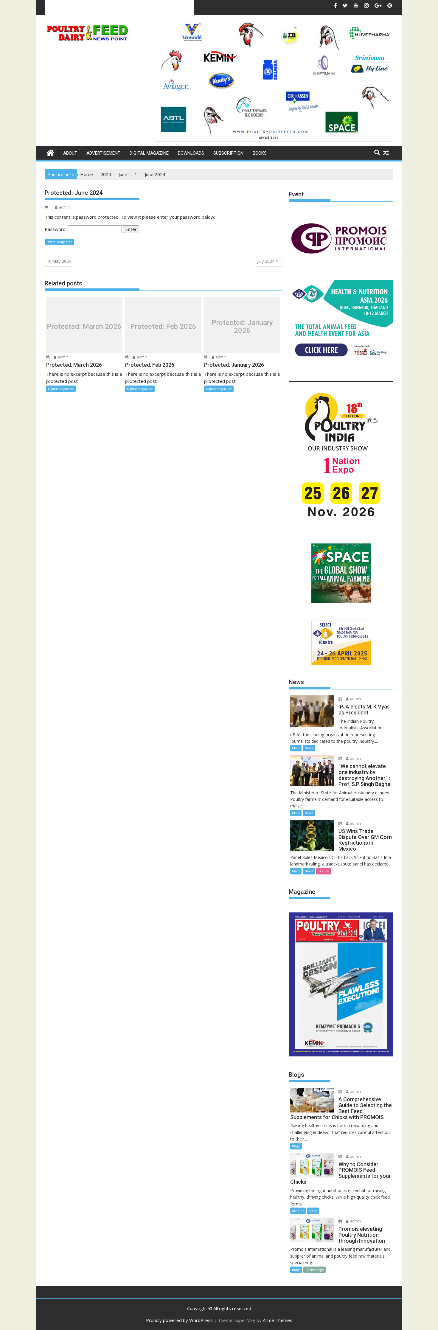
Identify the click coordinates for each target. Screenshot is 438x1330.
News (309, 748)
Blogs (296, 1146)
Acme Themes (277, 1320)
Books (260, 153)
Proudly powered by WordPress (179, 1320)
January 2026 (98, 7)
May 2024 (61, 261)
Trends (323, 871)
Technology (314, 1269)
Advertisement (103, 153)
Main (296, 748)
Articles (298, 1210)
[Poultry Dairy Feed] (50, 152)
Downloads (191, 153)
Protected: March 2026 (84, 326)
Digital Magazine (149, 153)
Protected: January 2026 (242, 327)
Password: (56, 229)
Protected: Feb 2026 (163, 326)
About (70, 153)
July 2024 (265, 261)
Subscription (228, 153)
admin (64, 207)
